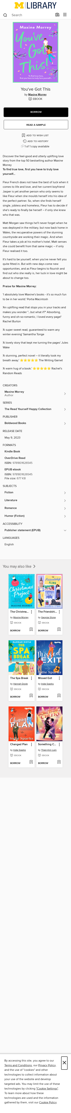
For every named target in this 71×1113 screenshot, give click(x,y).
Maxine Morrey (37, 94)
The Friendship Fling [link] (47, 612)
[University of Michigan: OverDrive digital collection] (35, 5)
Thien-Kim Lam (49, 750)
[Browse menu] (65, 14)
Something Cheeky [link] (47, 744)
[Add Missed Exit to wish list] (59, 696)
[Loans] (57, 15)
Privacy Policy (47, 1065)
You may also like (17, 566)
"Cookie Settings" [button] (47, 1088)
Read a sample (36, 125)
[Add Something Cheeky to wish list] (59, 762)
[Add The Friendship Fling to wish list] (59, 629)
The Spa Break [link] (19, 678)
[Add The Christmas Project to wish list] (31, 629)
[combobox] (28, 15)
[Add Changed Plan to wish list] (31, 762)
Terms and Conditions (18, 1065)
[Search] (5, 15)
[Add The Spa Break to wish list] (31, 696)
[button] (36, 112)
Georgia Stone (48, 617)
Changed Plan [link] (19, 744)
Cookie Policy (47, 1102)
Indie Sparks (47, 683)
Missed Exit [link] (45, 678)
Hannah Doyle (20, 683)
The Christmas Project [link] (19, 612)
